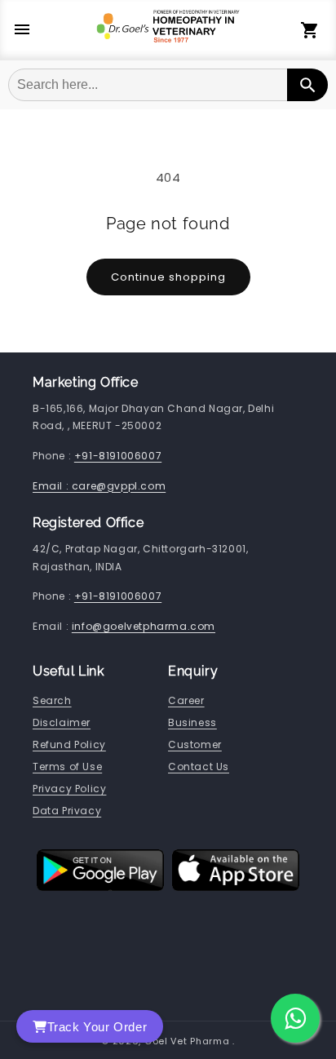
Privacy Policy (69, 788)
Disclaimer (62, 722)
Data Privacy (67, 811)
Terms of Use (67, 766)
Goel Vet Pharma (187, 1041)
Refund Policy (69, 744)
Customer (195, 744)
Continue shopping (168, 277)
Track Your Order (97, 1027)
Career (186, 700)
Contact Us (198, 766)
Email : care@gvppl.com (99, 486)
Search (52, 700)
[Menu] (22, 31)
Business (192, 722)
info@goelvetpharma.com (143, 626)
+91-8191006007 (117, 456)
